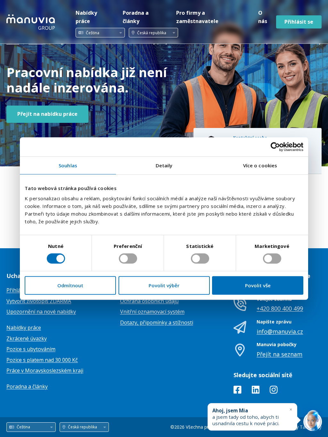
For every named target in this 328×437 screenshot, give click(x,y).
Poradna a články (136, 17)
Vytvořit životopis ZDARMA (38, 301)
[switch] (128, 258)
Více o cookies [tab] (260, 165)
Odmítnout (70, 285)
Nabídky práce (86, 17)
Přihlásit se (298, 21)
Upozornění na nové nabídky (41, 311)
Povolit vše (258, 285)
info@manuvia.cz (280, 331)
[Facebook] (238, 391)
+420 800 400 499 (280, 308)
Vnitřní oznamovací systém (152, 311)
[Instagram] (274, 391)
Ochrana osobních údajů (149, 301)
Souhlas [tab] (68, 165)
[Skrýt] (291, 409)
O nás (262, 17)
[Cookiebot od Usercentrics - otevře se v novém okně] (275, 147)
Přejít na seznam (279, 354)
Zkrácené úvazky (26, 338)
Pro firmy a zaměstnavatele (197, 17)
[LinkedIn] (256, 391)
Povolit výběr (164, 285)
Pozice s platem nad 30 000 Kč (42, 359)
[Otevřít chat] (313, 422)
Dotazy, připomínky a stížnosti (156, 322)
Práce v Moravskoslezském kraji (44, 370)
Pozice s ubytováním (30, 349)
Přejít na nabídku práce (47, 113)
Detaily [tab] (164, 165)
